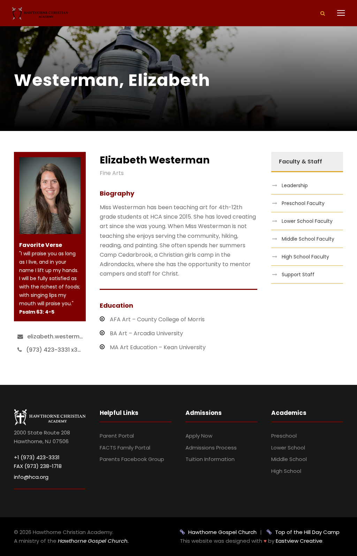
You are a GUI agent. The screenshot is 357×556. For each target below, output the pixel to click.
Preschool (284, 435)
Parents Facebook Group (132, 459)
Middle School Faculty (308, 238)
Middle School (289, 459)
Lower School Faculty (307, 221)
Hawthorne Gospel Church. (93, 540)
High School (286, 471)
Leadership (295, 185)
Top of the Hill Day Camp (307, 532)
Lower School (288, 447)
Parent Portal (117, 435)
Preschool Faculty (303, 203)
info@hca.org (31, 477)
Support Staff (298, 274)
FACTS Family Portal (125, 447)
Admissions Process (211, 447)
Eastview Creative (299, 540)
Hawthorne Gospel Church (222, 532)
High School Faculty (305, 256)
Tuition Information (210, 459)
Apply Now (198, 435)
